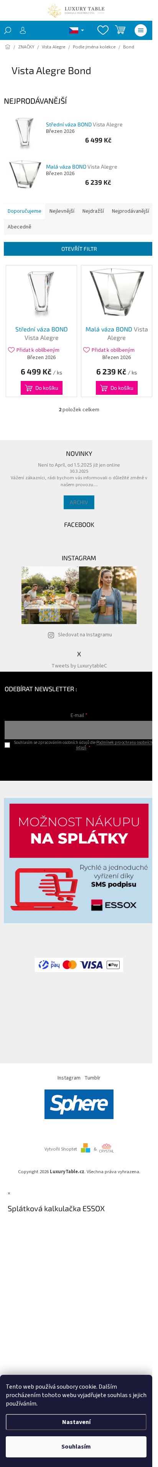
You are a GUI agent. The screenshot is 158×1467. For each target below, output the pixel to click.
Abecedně (19, 227)
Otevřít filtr (79, 248)
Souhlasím (76, 1446)
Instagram (69, 1078)
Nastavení (76, 1422)
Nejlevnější (61, 211)
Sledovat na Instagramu (85, 635)
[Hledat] (7, 30)
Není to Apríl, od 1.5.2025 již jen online (79, 465)
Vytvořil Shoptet (60, 1149)
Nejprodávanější (130, 211)
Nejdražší (93, 211)
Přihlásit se (79, 763)
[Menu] (140, 30)
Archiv (79, 502)
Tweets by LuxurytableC (79, 666)
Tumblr (92, 1078)
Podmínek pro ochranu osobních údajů (114, 745)
